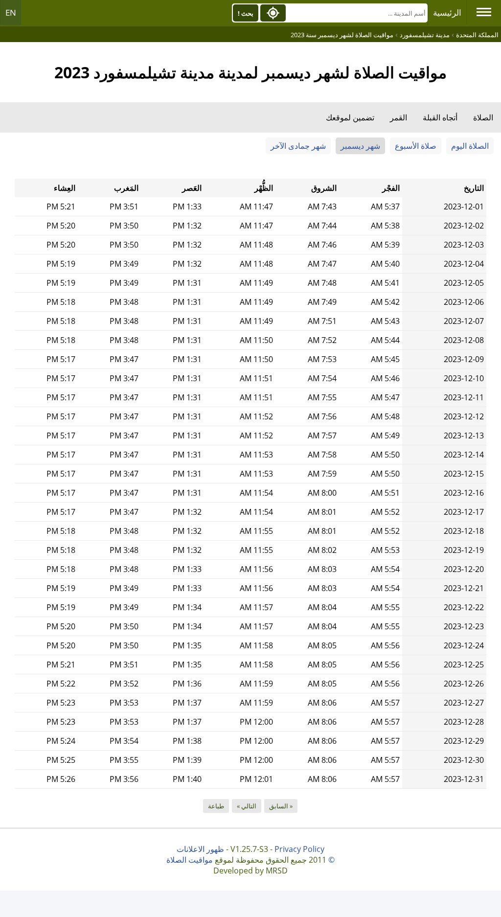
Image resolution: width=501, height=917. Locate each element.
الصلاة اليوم (470, 145)
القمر (398, 117)
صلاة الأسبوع (415, 145)
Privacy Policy (299, 849)
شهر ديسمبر (360, 145)
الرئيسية (447, 12)
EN (10, 12)
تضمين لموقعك (350, 117)
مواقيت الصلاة (189, 859)
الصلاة (483, 117)
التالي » (246, 806)
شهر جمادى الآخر (298, 145)
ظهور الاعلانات (200, 849)
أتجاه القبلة (440, 117)
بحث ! (245, 13)
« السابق (281, 806)
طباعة (216, 806)
